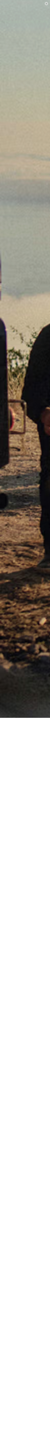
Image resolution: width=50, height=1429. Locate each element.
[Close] (46, 3)
